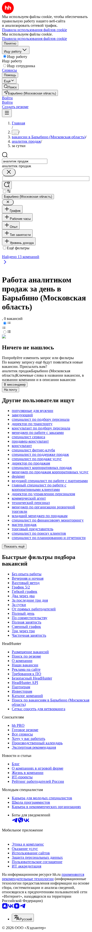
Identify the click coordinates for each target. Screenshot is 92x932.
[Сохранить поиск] (7, 185)
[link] (10, 87)
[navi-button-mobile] (7, 113)
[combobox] (24, 161)
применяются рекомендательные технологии (43, 876)
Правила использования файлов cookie (34, 39)
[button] (7, 98)
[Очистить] (9, 172)
